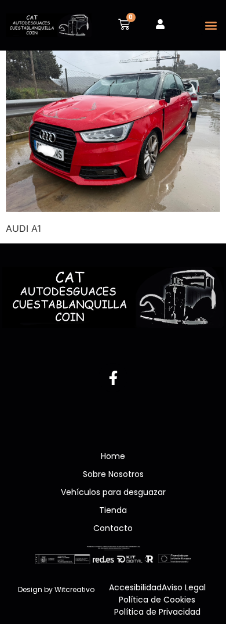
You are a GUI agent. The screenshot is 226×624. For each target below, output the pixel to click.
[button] (210, 25)
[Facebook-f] (113, 377)
